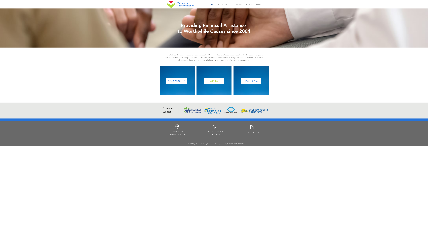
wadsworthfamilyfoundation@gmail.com (252, 133)
